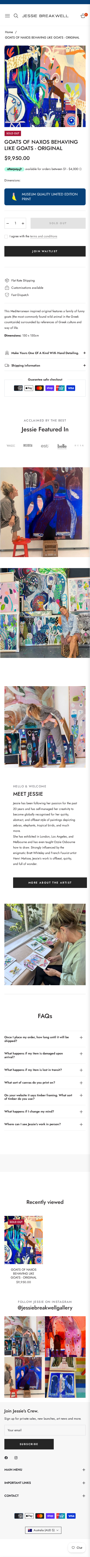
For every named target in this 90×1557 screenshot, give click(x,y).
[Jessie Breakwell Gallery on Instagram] (17, 1457)
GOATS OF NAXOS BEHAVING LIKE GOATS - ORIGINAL (23, 1274)
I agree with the (33, 236)
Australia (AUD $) (44, 1530)
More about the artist (50, 883)
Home (9, 32)
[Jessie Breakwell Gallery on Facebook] (7, 1457)
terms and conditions (43, 236)
